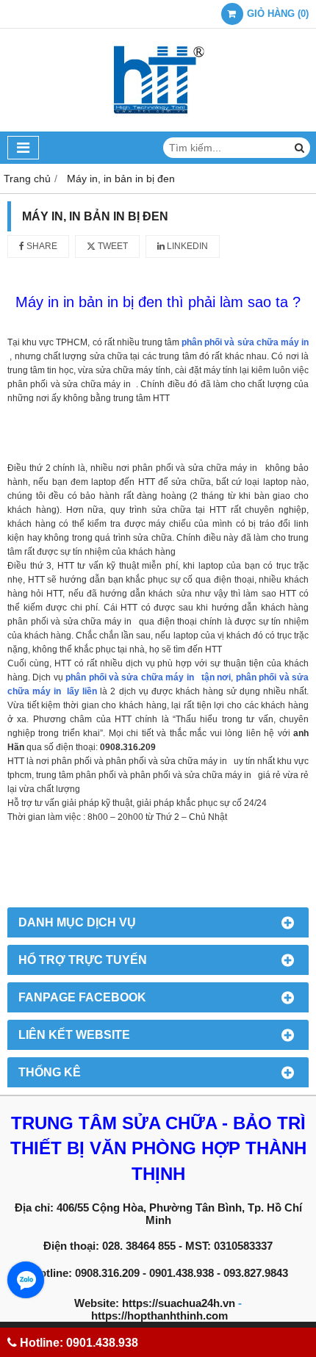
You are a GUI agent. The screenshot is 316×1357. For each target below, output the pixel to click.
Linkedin (186, 246)
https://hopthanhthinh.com (159, 1315)
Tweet (112, 246)
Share (40, 246)
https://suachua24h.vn (178, 1303)
